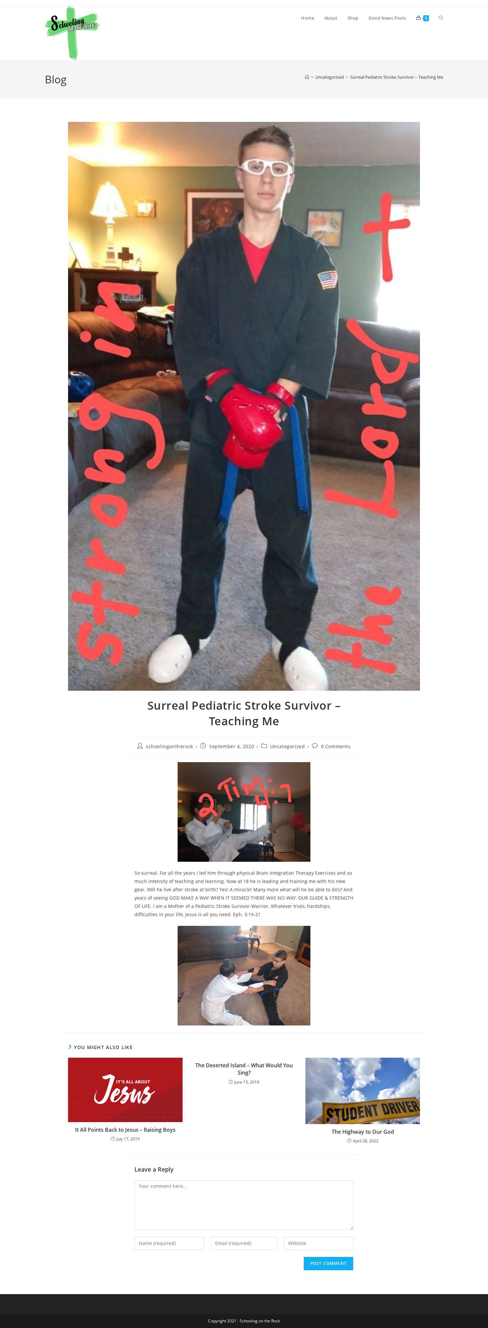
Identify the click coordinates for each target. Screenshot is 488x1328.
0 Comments (336, 746)
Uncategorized (287, 746)
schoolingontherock (169, 746)
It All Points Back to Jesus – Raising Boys (125, 1129)
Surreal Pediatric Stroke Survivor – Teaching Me (396, 77)
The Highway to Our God (363, 1131)
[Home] (307, 77)
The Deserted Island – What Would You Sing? (244, 1069)
